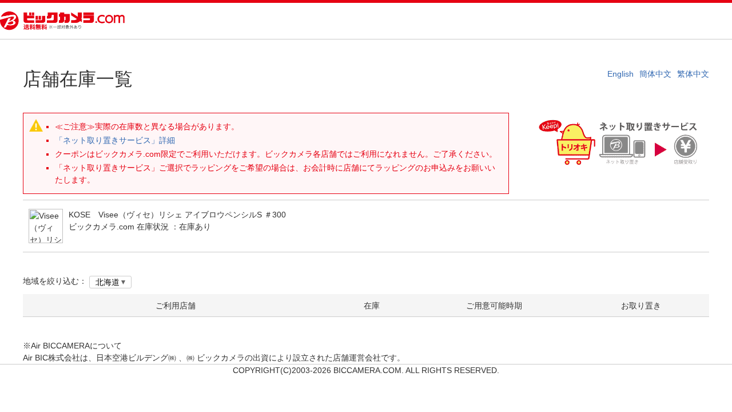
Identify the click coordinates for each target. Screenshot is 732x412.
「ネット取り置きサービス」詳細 (115, 140)
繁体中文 (693, 73)
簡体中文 (655, 73)
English (620, 73)
